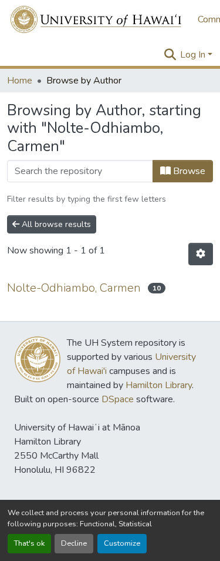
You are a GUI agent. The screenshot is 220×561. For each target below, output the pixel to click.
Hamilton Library (159, 385)
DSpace (117, 399)
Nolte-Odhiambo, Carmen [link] (74, 288)
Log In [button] (194, 54)
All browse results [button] (55, 224)
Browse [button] (188, 171)
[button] (96, 19)
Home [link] (19, 80)
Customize (122, 543)
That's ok (29, 543)
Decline (74, 543)
